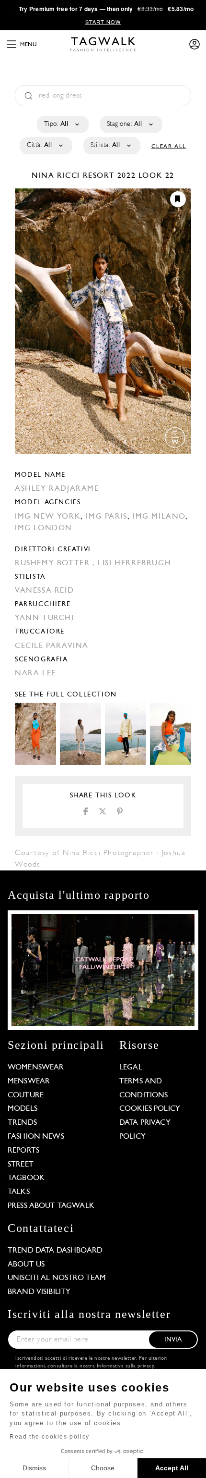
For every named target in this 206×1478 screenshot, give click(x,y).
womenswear (36, 1067)
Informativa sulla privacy (125, 1366)
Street (21, 1164)
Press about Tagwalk (51, 1206)
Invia (173, 1339)
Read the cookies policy (50, 1436)
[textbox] (62, 124)
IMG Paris (106, 517)
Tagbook (26, 1178)
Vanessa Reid (44, 591)
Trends (22, 1123)
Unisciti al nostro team (57, 1278)
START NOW (103, 21)
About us (26, 1264)
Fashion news (36, 1137)
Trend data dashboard (55, 1250)
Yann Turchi (44, 618)
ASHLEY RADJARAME (57, 489)
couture (26, 1095)
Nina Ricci (57, 176)
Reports (23, 1151)
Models (22, 1109)
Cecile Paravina (52, 646)
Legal (130, 1067)
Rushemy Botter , (56, 563)
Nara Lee (35, 673)
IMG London (43, 528)
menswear (29, 1081)
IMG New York (47, 517)
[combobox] (62, 124)
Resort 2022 (109, 176)
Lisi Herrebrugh (134, 563)
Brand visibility (39, 1292)
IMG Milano (159, 517)
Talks (19, 1192)
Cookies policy (149, 1109)
